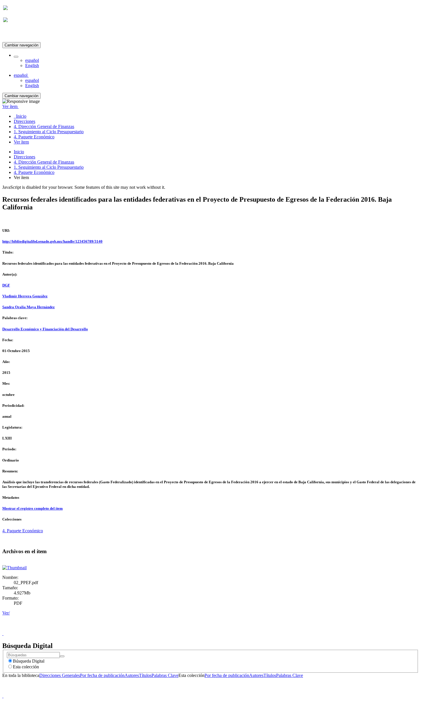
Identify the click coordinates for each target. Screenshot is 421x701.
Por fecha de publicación (102, 675)
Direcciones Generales (59, 675)
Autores (132, 675)
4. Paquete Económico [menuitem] (34, 136)
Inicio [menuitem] (20, 116)
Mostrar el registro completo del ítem (32, 508)
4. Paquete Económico (34, 172)
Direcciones (24, 156)
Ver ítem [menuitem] (21, 142)
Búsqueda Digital (28, 661)
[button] (16, 57)
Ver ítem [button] (10, 106)
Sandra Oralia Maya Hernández (28, 307)
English (32, 65)
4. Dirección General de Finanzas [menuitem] (44, 126)
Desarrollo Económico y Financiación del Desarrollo (45, 329)
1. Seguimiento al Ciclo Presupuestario (49, 167)
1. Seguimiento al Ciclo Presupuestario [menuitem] (49, 131)
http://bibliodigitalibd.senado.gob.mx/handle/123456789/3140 (52, 241)
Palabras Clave (165, 675)
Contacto (198, 628)
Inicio (19, 151)
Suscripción (13, 34)
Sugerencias (220, 628)
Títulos (145, 675)
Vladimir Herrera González (25, 296)
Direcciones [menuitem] (24, 121)
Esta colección (26, 666)
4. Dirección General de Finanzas (44, 162)
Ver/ (6, 612)
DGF (6, 285)
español (32, 60)
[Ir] (62, 656)
